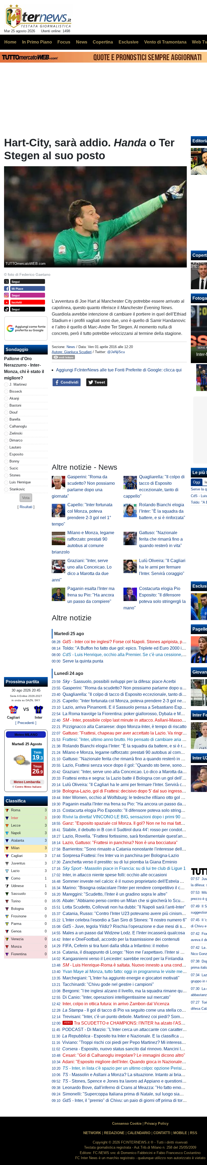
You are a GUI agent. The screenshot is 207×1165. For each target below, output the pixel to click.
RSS (193, 1133)
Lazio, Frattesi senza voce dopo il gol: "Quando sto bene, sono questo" (130, 765)
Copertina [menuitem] (103, 42)
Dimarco (15, 440)
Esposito (16, 454)
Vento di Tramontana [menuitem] (165, 42)
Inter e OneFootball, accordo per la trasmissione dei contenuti (121, 939)
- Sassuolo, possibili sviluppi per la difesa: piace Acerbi (119, 681)
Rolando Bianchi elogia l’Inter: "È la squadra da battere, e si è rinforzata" (162, 511)
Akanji (14, 398)
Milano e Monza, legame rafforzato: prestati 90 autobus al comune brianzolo (135, 752)
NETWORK (92, 1133)
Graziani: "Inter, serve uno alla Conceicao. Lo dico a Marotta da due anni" (132, 771)
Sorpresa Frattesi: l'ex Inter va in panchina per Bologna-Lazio (121, 855)
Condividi (69, 382)
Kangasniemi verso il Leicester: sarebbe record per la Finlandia (123, 958)
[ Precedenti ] (25, 723)
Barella (14, 419)
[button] (26, 498)
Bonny (14, 461)
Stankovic (17, 489)
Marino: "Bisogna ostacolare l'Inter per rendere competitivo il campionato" (132, 887)
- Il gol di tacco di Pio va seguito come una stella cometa (127, 1010)
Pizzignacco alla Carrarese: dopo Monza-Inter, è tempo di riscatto (125, 726)
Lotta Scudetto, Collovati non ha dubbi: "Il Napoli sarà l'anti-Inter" (124, 907)
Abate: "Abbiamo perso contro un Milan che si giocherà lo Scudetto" (126, 900)
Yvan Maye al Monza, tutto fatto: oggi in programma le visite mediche (128, 971)
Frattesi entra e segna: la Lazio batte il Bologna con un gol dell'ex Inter (129, 778)
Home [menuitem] (10, 42)
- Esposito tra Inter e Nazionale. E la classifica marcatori (130, 1036)
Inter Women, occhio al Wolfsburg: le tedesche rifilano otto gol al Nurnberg (133, 797)
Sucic (13, 468)
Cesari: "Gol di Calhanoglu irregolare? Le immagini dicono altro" (124, 1055)
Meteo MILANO (26, 735)
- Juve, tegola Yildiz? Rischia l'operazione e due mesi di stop (125, 926)
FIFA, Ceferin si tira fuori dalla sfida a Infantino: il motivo (115, 945)
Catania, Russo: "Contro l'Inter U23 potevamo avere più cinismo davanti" (132, 913)
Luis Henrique (20, 482)
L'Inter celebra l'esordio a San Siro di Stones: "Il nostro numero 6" (125, 920)
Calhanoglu (18, 426)
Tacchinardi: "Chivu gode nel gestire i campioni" (108, 984)
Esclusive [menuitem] (129, 42)
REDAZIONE (114, 1133)
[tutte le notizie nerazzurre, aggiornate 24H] (38, 16)
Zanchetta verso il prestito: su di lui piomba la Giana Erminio (120, 862)
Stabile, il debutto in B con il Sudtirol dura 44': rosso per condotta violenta (132, 829)
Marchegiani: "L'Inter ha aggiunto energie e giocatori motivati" (121, 978)
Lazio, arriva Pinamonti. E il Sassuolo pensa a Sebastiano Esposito (127, 707)
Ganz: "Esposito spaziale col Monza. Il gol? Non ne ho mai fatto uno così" (132, 823)
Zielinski (15, 433)
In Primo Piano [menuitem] (37, 42)
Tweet (99, 382)
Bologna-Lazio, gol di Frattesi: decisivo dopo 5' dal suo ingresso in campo (133, 791)
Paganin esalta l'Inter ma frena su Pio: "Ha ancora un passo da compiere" (91, 595)
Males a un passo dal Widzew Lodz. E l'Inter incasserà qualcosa (124, 933)
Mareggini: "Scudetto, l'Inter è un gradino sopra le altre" (115, 894)
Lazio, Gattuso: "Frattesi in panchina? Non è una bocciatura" (120, 842)
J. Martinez (18, 384)
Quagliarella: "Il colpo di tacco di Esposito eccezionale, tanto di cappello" (132, 694)
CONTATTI (161, 1133)
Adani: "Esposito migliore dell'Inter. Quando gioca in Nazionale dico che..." (133, 1061)
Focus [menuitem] (63, 42)
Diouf (13, 412)
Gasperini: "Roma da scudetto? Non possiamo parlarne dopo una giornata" (134, 688)
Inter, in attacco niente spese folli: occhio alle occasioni (115, 875)
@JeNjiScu (116, 352)
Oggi (196, 482)
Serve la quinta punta (83, 661)
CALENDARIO (138, 1133)
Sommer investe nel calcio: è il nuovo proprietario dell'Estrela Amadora (130, 881)
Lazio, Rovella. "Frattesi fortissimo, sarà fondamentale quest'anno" (126, 836)
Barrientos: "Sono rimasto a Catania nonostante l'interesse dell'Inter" (128, 849)
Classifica (16, 801)
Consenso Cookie (127, 1123)
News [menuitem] (81, 42)
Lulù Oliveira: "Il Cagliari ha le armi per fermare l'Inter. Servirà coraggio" (162, 567)
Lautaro (15, 447)
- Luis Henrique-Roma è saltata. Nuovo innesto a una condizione (128, 965)
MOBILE (180, 1133)
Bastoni (15, 405)
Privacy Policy (156, 1123)
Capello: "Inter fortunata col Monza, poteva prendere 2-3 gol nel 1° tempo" (133, 701)
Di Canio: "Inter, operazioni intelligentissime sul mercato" (117, 997)
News (71, 347)
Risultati (26, 507)
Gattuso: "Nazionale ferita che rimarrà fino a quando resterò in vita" (161, 539)
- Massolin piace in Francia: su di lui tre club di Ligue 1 (124, 868)
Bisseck (15, 391)
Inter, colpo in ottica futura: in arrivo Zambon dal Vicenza (116, 1003)
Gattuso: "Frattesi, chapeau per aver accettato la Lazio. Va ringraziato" (129, 733)
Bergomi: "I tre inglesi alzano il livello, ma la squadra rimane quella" (127, 991)
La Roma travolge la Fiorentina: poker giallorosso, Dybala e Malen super (132, 713)
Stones (14, 475)
